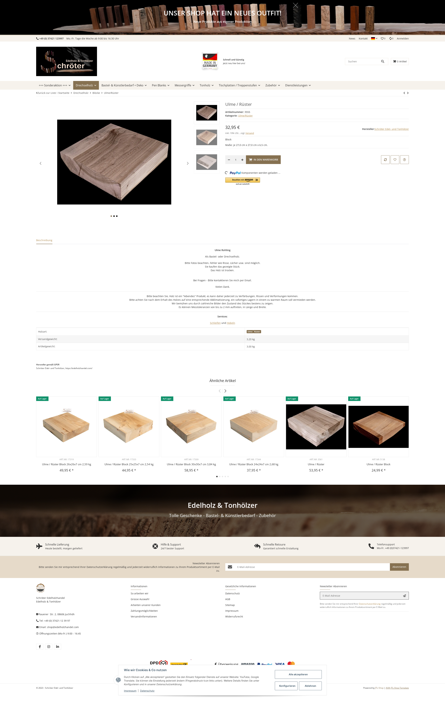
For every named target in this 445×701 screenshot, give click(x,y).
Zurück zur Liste (46, 93)
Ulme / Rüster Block (378, 464)
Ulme (250, 331)
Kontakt (363, 38)
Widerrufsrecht (234, 616)
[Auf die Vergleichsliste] (385, 159)
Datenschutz (147, 690)
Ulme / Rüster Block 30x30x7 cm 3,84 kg (191, 464)
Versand (249, 133)
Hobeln (231, 323)
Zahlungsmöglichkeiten (144, 610)
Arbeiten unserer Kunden (146, 605)
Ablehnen (310, 685)
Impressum (130, 690)
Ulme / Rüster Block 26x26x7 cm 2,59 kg (66, 464)
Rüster (257, 331)
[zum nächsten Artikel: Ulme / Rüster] (404, 93)
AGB (227, 599)
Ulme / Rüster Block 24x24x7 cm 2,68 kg (253, 464)
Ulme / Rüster (316, 464)
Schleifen (215, 323)
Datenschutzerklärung (99, 567)
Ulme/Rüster (245, 115)
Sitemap (230, 605)
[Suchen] (384, 61)
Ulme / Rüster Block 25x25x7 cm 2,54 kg (128, 464)
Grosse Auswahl (140, 599)
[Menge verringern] (229, 159)
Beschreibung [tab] (44, 240)
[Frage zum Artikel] (404, 159)
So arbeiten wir (139, 593)
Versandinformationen (144, 616)
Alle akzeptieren (298, 674)
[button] (374, 38)
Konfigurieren (287, 685)
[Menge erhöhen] (242, 159)
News (352, 38)
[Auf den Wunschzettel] (395, 159)
